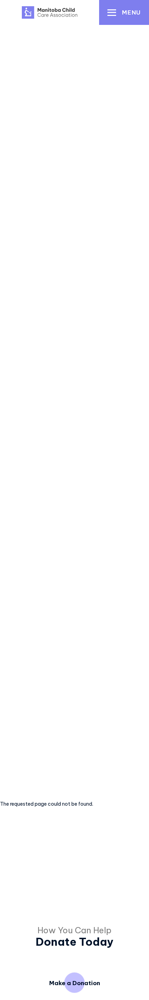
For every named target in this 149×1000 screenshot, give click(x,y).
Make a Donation (74, 983)
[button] (124, 12)
